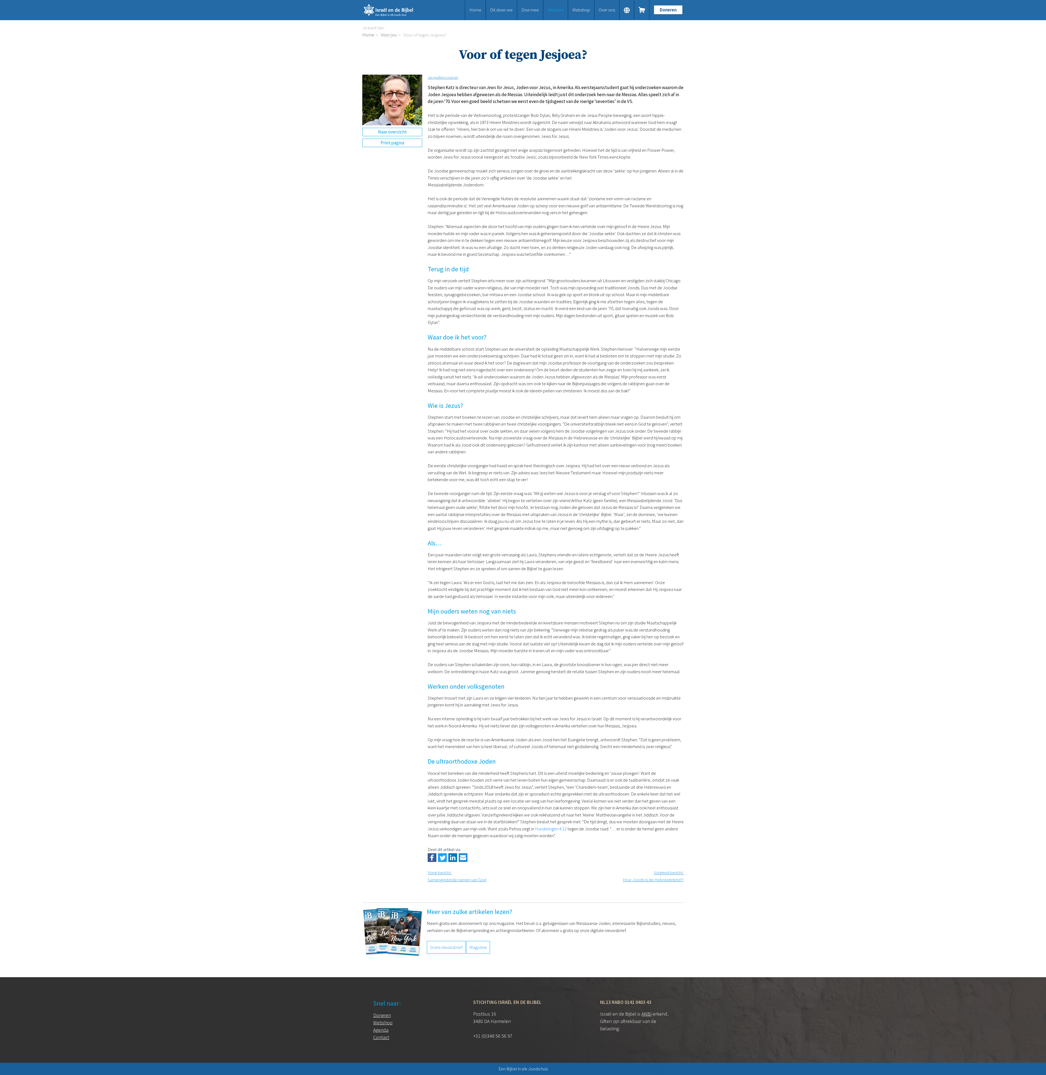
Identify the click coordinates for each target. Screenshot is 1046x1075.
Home (475, 10)
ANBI (646, 1014)
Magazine (478, 947)
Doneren (668, 10)
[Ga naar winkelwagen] (642, 10)
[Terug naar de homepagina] (395, 10)
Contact (381, 1037)
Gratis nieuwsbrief (446, 947)
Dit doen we (501, 10)
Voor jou (556, 10)
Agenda (380, 1030)
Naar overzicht (392, 132)
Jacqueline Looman (443, 77)
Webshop (581, 10)
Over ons (607, 10)
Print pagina (392, 143)
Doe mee (530, 10)
